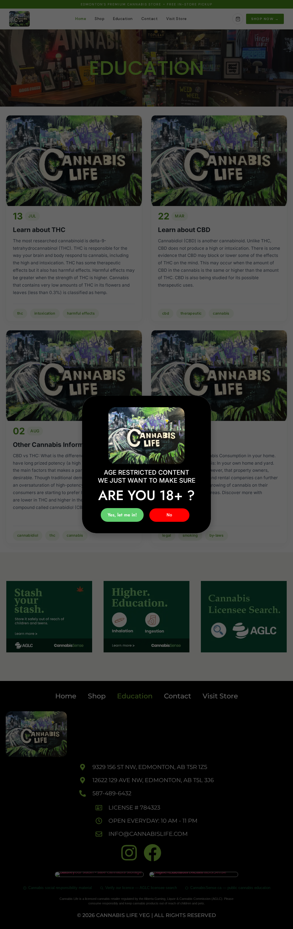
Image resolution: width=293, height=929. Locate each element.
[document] (146, 464)
